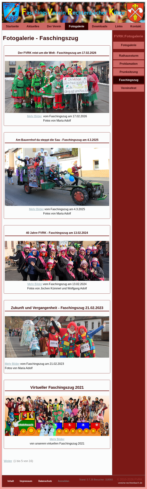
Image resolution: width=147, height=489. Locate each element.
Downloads (99, 26)
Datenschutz (45, 481)
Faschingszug (128, 80)
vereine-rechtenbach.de (130, 482)
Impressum (26, 481)
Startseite (12, 26)
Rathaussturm (128, 55)
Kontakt (135, 26)
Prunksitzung (129, 71)
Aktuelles (33, 26)
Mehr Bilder (34, 116)
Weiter (8, 461)
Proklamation (129, 63)
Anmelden (63, 481)
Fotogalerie (76, 26)
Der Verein (54, 26)
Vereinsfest (128, 88)
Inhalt (11, 481)
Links (119, 26)
